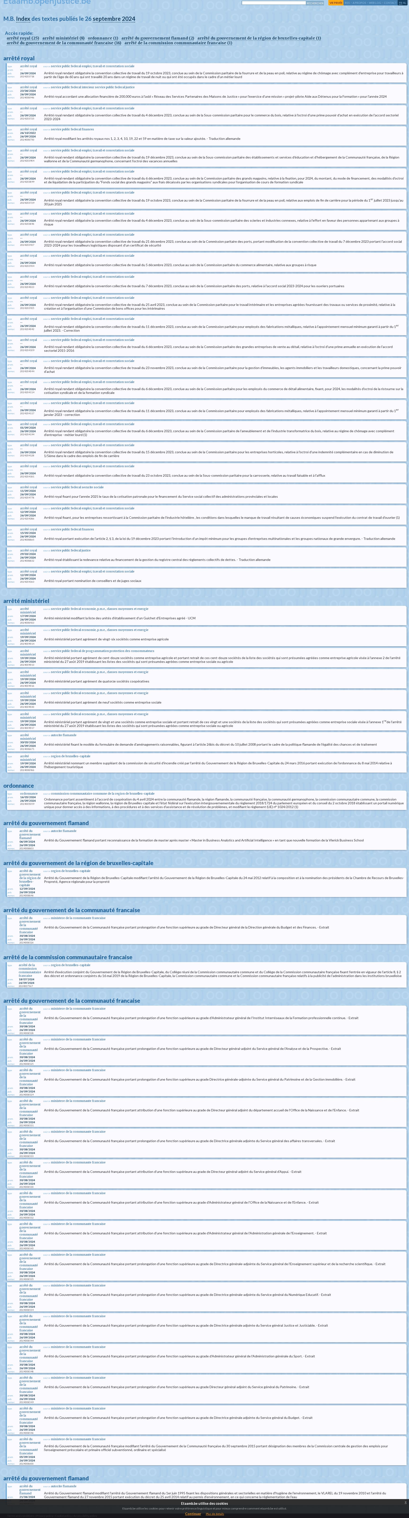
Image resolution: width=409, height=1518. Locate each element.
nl (404, 2)
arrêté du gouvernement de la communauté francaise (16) (64, 42)
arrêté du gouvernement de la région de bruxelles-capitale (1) (259, 38)
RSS (347, 2)
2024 (128, 18)
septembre (107, 18)
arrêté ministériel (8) (63, 38)
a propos (359, 2)
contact (390, 2)
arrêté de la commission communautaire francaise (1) (178, 42)
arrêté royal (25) (23, 38)
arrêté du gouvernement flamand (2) (157, 38)
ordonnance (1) (103, 38)
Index (23, 18)
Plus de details (215, 1514)
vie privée (336, 2)
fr (400, 2)
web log (375, 2)
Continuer (193, 1514)
